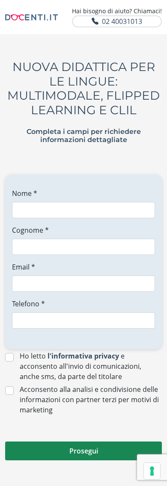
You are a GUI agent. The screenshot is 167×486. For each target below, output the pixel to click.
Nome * (24, 193)
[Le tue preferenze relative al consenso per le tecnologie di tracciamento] (152, 471)
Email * (23, 267)
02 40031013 (122, 21)
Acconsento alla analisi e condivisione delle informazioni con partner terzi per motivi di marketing (89, 400)
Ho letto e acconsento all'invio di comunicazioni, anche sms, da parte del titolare (80, 366)
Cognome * (30, 230)
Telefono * (28, 303)
